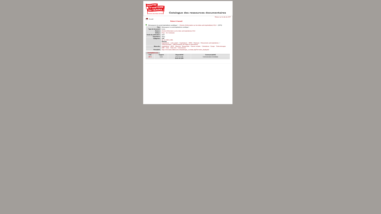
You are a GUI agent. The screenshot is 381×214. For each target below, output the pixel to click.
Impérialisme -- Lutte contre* (170, 43)
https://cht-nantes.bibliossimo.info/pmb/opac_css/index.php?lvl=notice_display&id (185, 49)
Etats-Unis (173, 48)
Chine (167, 48)
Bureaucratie (185, 46)
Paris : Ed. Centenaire (168, 33)
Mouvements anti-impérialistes (210, 43)
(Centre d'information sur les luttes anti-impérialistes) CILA (198, 25)
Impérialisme (165, 46)
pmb (188, 64)
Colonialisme (205, 46)
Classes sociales (196, 46)
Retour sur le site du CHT (223, 17)
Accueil (151, 19)
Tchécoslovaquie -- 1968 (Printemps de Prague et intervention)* (180, 44)
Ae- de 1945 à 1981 (167, 40)
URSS (172, 46)
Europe (213, 46)
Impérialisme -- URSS (186, 43)
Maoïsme (196, 43)
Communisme (182, 48)
